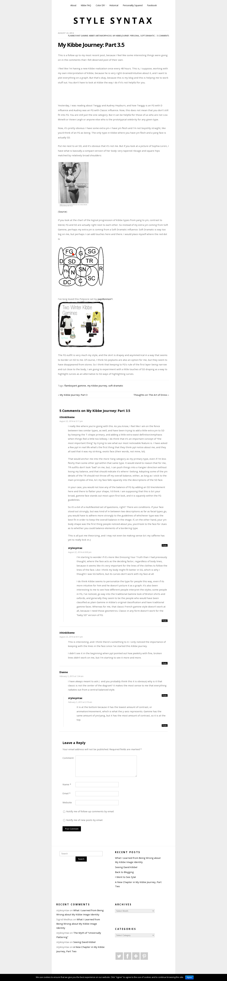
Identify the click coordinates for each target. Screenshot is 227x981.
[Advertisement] (133, 95)
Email (66, 793)
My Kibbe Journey (121, 35)
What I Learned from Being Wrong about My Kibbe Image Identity (78, 923)
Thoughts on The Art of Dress (150, 394)
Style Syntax (113, 21)
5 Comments (163, 35)
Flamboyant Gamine (78, 35)
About (73, 5)
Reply (164, 545)
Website (67, 802)
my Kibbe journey (97, 385)
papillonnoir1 (105, 298)
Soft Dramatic (147, 35)
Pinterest (144, 956)
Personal (134, 35)
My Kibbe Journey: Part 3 (74, 394)
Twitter (119, 956)
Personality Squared (133, 5)
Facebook (152, 5)
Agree (189, 977)
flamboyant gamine (75, 385)
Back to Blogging (124, 872)
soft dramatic (115, 385)
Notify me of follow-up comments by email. (90, 811)
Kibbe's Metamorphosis (100, 35)
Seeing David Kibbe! (126, 867)
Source (62, 211)
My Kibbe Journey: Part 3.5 (91, 45)
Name (67, 784)
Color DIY (100, 5)
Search (81, 859)
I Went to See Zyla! (125, 877)
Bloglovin (136, 956)
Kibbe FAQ (86, 5)
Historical (113, 5)
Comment (68, 757)
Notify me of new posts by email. (84, 820)
